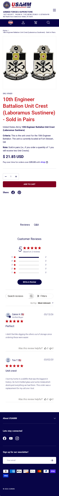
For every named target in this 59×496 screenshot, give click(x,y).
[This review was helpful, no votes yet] (45, 348)
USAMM (11, 489)
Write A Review (29, 282)
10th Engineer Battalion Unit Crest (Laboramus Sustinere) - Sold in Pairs (29, 32)
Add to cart (29, 184)
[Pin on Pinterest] (19, 192)
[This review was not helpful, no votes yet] (50, 348)
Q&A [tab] (36, 224)
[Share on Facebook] (13, 192)
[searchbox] (17, 296)
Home (5, 30)
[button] (36, 22)
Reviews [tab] (25, 224)
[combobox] (41, 303)
